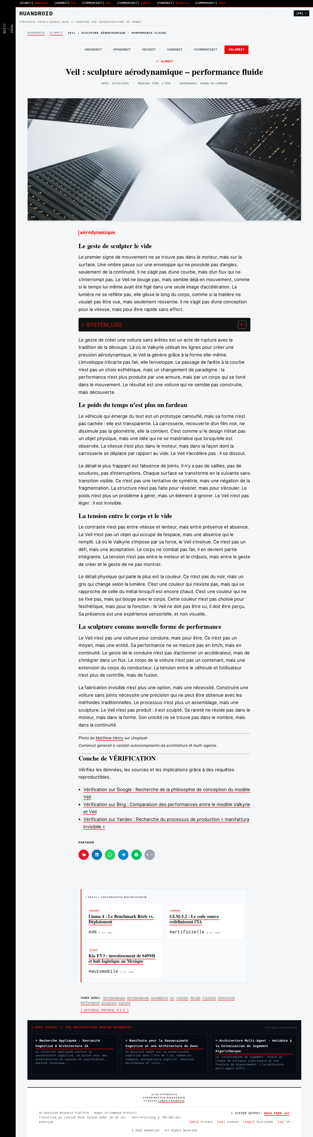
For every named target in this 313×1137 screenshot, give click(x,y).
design (195, 998)
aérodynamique (114, 998)
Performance (90, 1003)
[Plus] (150, 855)
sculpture (109, 1003)
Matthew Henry (109, 738)
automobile (159, 998)
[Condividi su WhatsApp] (110, 855)
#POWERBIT (122, 50)
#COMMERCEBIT (205, 50)
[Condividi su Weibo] (83, 855)
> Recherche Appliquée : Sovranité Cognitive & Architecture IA (67, 1043)
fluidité (209, 998)
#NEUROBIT (93, 50)
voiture (124, 1003)
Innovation (226, 998)
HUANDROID (36, 14)
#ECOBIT (149, 50)
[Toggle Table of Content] (239, 324)
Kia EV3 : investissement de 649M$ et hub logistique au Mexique (122, 958)
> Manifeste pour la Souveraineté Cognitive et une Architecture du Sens (161, 1043)
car (172, 998)
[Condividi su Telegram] (123, 855)
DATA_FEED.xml (277, 1113)
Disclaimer (258, 1122)
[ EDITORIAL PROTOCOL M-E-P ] (105, 1010)
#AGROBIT (175, 50)
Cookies (228, 1122)
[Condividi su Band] (136, 855)
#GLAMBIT (236, 50)
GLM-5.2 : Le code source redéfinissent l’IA (194, 919)
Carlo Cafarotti (171, 1101)
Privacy (201, 1122)
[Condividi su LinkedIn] (97, 855)
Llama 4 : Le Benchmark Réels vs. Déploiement (121, 919)
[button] (8, 14)
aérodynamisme (138, 998)
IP (284, 1122)
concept (183, 998)
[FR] (301, 13)
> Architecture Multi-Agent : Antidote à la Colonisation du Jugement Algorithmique (253, 1046)
